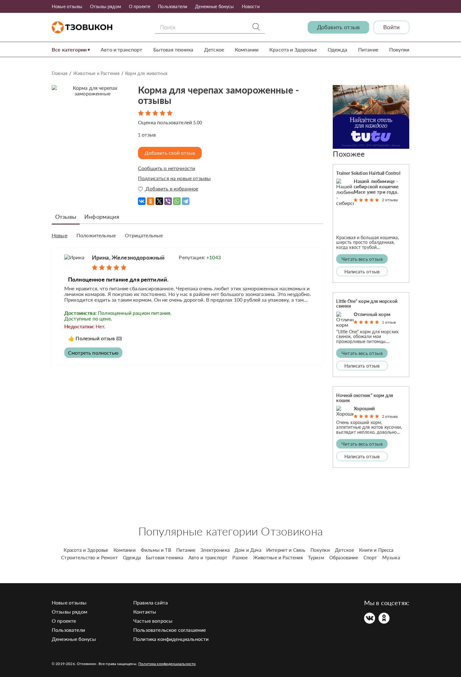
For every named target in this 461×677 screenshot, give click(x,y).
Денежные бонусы (214, 6)
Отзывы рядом (105, 6)
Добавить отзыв (338, 27)
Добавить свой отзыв (170, 153)
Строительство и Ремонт (89, 557)
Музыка (391, 557)
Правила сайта (150, 602)
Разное (240, 557)
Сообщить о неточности (166, 168)
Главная (59, 73)
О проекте (139, 6)
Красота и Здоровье (293, 49)
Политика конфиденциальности (171, 639)
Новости (251, 6)
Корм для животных (146, 73)
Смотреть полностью (93, 353)
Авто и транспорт (121, 49)
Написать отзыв (361, 271)
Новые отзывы (67, 6)
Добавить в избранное (171, 188)
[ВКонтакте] (142, 199)
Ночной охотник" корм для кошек (364, 398)
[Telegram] (185, 199)
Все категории (69, 49)
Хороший (364, 408)
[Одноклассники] (150, 199)
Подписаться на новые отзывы (174, 178)
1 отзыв (389, 322)
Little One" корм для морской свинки (366, 303)
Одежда (337, 49)
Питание (368, 49)
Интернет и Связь (285, 550)
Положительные (96, 235)
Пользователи (172, 6)
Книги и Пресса (376, 550)
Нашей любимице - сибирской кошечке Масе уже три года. (376, 186)
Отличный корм (372, 314)
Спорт (370, 557)
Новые (59, 235)
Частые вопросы (152, 621)
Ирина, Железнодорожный (128, 257)
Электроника (215, 550)
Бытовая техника (173, 49)
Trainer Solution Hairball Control (368, 173)
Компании (246, 49)
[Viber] (168, 199)
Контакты (144, 612)
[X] (159, 199)
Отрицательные (144, 235)
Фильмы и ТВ (156, 550)
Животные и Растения (96, 73)
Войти (391, 27)
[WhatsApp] (177, 199)
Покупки (399, 49)
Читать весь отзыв (362, 259)
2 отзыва (390, 200)
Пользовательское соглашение (169, 630)
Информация (101, 216)
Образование (343, 557)
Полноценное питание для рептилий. (118, 279)
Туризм (316, 557)
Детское (214, 49)
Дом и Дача (248, 550)
